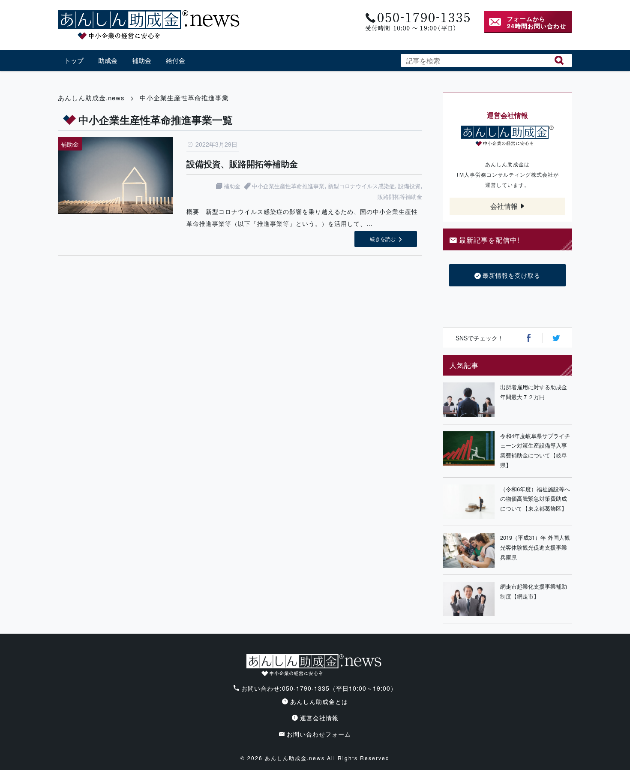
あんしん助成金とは (319, 701)
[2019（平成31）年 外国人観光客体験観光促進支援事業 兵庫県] (469, 550)
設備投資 (409, 186)
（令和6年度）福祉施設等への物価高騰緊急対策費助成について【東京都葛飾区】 (535, 499)
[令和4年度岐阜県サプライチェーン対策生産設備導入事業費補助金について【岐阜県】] (469, 450)
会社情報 (504, 206)
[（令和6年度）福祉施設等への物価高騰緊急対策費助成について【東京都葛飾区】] (469, 501)
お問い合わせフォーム (319, 734)
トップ (74, 60)
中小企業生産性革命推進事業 (288, 186)
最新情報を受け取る (511, 275)
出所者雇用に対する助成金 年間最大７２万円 (536, 392)
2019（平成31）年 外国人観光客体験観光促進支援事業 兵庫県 (536, 547)
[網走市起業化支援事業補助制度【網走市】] (469, 599)
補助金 (141, 60)
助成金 (107, 60)
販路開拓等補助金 (400, 196)
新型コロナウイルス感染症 (361, 186)
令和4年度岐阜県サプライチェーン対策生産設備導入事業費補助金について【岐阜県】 (535, 450)
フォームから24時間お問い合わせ (536, 22)
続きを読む (383, 238)
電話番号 (417, 22)
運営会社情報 (319, 717)
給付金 (175, 60)
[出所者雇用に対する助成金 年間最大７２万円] (469, 399)
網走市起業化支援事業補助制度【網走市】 (533, 591)
